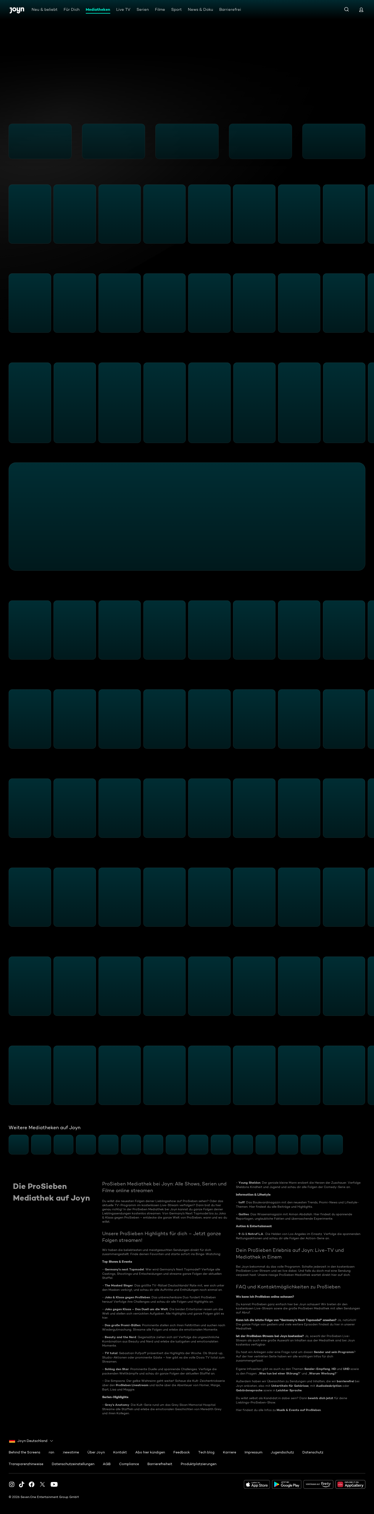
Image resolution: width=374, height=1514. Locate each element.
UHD (346, 1369)
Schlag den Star (117, 1369)
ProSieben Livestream (132, 1385)
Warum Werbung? (322, 1373)
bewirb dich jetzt (320, 1398)
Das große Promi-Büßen (122, 1325)
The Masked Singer (119, 1285)
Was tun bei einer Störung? (279, 1373)
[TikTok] (21, 1484)
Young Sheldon (249, 1183)
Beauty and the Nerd (120, 1337)
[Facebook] (32, 1484)
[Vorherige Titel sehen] (6, 141)
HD (334, 1369)
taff (242, 1202)
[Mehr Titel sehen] (368, 141)
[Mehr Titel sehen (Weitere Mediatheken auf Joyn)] (368, 1145)
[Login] (361, 9)
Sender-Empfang (317, 1369)
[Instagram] (12, 1484)
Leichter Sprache (289, 1390)
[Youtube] (54, 1484)
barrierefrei (345, 1381)
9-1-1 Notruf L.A (251, 1234)
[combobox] (31, 1440)
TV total (111, 1353)
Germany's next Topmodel (124, 1269)
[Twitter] (42, 1484)
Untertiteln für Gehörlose (290, 1386)
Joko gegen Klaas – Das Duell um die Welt (136, 1309)
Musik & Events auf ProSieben (299, 1410)
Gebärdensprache (249, 1390)
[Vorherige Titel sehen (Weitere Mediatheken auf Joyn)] (6, 1145)
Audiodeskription (329, 1386)
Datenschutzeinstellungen (73, 1464)
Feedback (181, 1452)
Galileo (244, 1214)
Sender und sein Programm (334, 1352)
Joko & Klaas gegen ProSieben (127, 1297)
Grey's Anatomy (117, 1405)
